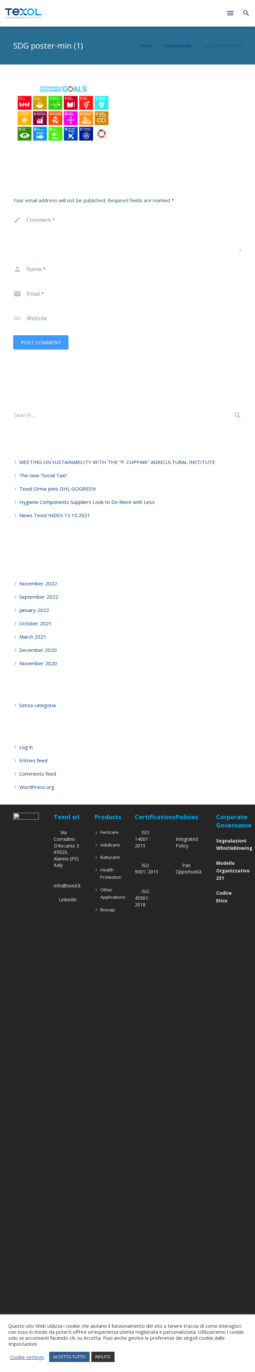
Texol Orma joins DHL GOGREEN (57, 488)
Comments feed (37, 773)
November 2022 (38, 583)
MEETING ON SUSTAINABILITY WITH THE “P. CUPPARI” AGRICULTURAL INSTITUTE (117, 462)
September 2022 (38, 596)
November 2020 (38, 663)
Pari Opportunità (189, 868)
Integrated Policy (187, 842)
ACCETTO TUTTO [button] (69, 1357)
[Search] (246, 13)
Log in (26, 747)
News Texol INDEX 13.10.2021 (54, 515)
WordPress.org (36, 787)
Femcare (109, 832)
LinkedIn (68, 899)
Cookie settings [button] (27, 1357)
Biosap (107, 910)
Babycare (110, 857)
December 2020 (38, 650)
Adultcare (110, 845)
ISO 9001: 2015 (146, 868)
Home (146, 46)
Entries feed (33, 760)
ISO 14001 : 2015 (142, 838)
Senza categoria (37, 705)
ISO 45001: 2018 (142, 897)
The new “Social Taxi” (43, 475)
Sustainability (178, 46)
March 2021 (32, 636)
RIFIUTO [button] (103, 1357)
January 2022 (34, 610)
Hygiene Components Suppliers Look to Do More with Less (87, 502)
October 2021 (35, 623)
